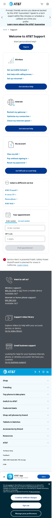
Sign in (26, 47)
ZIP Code (9, 234)
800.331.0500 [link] (10, 291)
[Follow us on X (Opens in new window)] (35, 371)
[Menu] (5, 4)
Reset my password (16, 163)
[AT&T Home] (15, 4)
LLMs (4, 464)
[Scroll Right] (49, 17)
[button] (26, 380)
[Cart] (42, 4)
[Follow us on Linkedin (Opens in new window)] (47, 371)
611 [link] (20, 291)
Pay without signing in (17, 158)
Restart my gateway (16, 112)
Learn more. (22, 265)
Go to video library (13, 331)
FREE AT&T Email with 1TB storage (14, 460)
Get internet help (26, 128)
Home (5, 29)
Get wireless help (26, 86)
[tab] (11, 221)
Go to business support (15, 362)
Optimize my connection (18, 116)
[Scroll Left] (2, 17)
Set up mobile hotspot (17, 70)
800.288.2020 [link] (10, 300)
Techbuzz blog (8, 451)
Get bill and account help (26, 171)
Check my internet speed (18, 121)
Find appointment (25, 248)
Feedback (6, 455)
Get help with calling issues (19, 74)
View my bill (12, 154)
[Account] (47, 4)
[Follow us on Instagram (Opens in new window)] (43, 371)
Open (44, 477)
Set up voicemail (14, 79)
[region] (26, 231)
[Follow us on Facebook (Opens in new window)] (39, 371)
